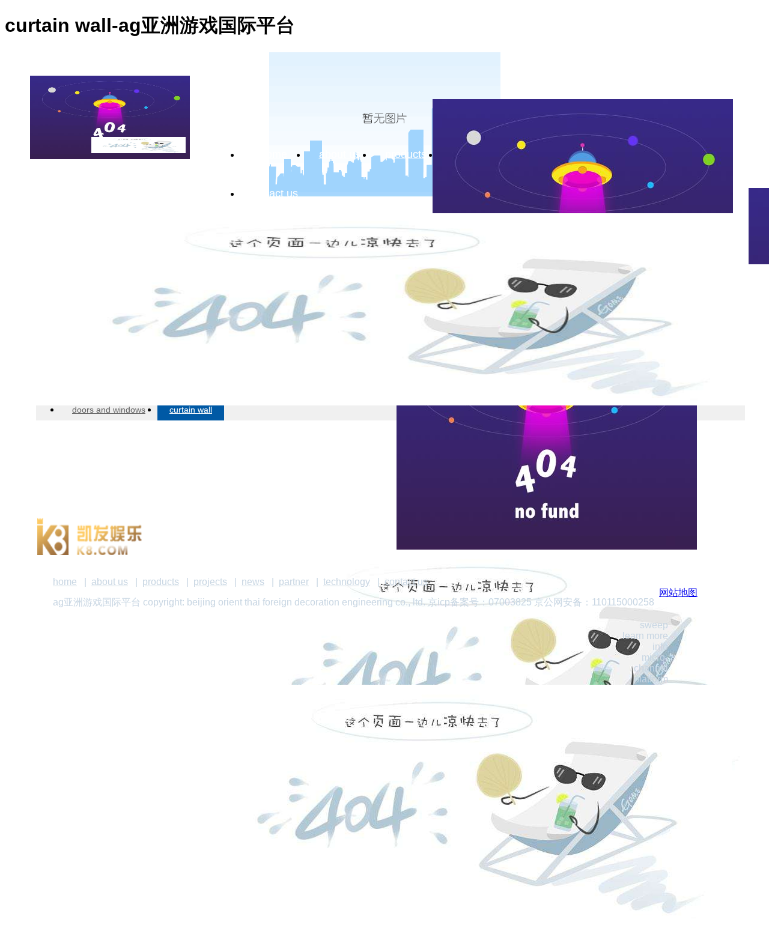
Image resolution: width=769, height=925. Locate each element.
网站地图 (678, 592)
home (273, 154)
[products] (384, 285)
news (253, 582)
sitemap (716, 436)
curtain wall (190, 409)
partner (294, 582)
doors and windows (108, 409)
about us (339, 154)
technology (346, 582)
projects (210, 582)
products (406, 154)
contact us (273, 193)
